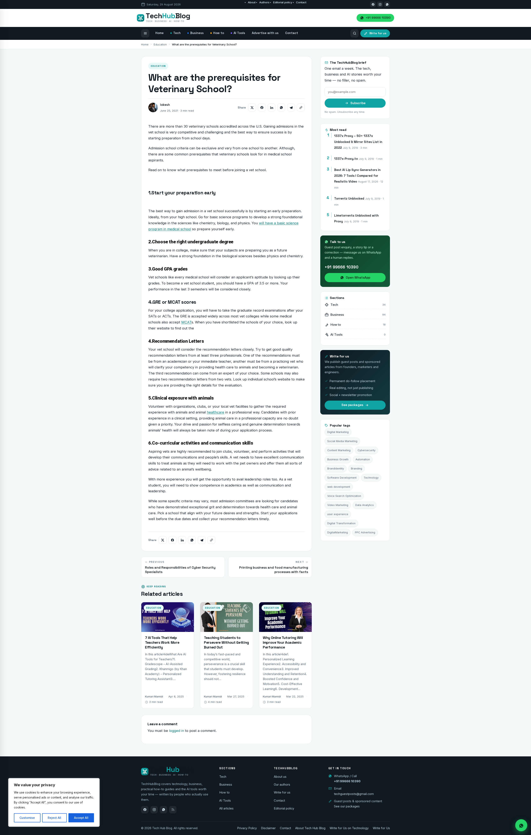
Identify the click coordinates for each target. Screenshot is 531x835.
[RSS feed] (173, 809)
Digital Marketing (338, 432)
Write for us (282, 792)
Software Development (342, 477)
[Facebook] (373, 4)
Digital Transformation (341, 523)
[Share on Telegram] (291, 107)
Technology (371, 477)
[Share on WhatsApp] (281, 107)
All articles (226, 808)
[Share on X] (252, 107)
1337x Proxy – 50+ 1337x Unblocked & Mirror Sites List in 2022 (358, 142)
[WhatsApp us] (387, 4)
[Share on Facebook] (262, 107)
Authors (264, 2)
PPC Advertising (365, 532)
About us (280, 777)
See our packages (347, 806)
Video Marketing (337, 505)
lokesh (165, 105)
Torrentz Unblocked (349, 198)
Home (145, 44)
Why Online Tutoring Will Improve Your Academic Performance (283, 642)
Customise (27, 817)
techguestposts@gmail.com (354, 794)
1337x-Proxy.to (346, 159)
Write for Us (381, 828)
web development (338, 486)
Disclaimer (268, 828)
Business (225, 784)
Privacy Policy (247, 828)
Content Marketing (339, 450)
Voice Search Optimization (344, 495)
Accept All (81, 817)
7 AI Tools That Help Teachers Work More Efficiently (162, 642)
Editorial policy (282, 2)
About (252, 2)
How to (224, 792)
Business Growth (337, 459)
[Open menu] (145, 33)
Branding (356, 468)
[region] (54, 802)
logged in (176, 731)
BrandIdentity (335, 468)
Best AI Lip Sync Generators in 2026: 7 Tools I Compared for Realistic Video (357, 176)
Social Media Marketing (342, 441)
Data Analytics (364, 505)
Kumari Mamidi (154, 696)
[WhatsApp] (163, 809)
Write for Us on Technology (349, 828)
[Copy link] (301, 107)
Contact (301, 2)
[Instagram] (380, 4)
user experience (337, 514)
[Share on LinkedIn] (271, 107)
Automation (363, 459)
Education (160, 44)
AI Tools (225, 800)
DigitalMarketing (337, 532)
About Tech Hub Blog (310, 828)
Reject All (54, 817)
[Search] (354, 33)
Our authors (282, 784)
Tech (222, 777)
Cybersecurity (366, 450)
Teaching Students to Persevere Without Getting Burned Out (226, 642)
